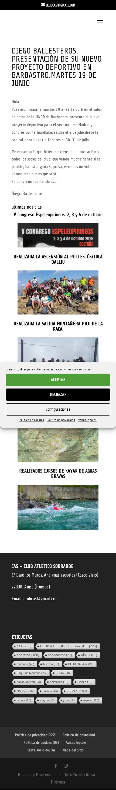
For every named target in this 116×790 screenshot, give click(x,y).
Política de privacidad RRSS (35, 735)
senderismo (60, 655)
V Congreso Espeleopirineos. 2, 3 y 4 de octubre (58, 214)
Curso (63, 673)
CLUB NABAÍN (81, 664)
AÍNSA (89, 655)
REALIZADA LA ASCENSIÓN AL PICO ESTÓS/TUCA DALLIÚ (58, 259)
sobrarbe (28, 655)
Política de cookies (31, 420)
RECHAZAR (58, 394)
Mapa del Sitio (73, 750)
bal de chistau (29, 682)
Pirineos (58, 782)
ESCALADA (77, 690)
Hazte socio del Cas (41, 750)
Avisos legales (87, 420)
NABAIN (25, 690)
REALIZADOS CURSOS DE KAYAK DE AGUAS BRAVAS (58, 473)
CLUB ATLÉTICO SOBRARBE (68, 646)
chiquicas (59, 682)
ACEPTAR (58, 379)
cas (24, 646)
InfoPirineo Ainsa (80, 774)
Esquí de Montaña (32, 673)
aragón (47, 700)
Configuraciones (58, 409)
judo (68, 700)
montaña (25, 664)
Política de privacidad (61, 420)
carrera (24, 700)
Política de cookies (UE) (41, 743)
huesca (51, 664)
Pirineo (85, 682)
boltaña (50, 690)
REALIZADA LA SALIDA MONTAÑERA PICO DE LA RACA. (58, 326)
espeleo (91, 700)
